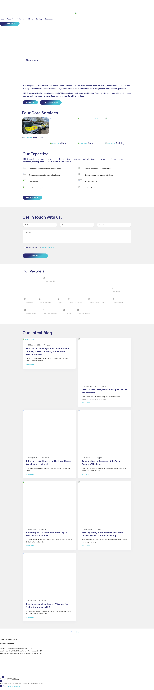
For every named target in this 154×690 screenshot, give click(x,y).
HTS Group (15, 679)
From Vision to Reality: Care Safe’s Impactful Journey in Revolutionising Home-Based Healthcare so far (47, 351)
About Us (10, 19)
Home (2, 19)
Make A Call (11, 23)
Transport (38, 137)
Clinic (63, 143)
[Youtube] (20, 3)
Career (4, 8)
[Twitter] (7, 3)
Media (30, 19)
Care (90, 143)
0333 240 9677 (51, 102)
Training (120, 143)
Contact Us (49, 19)
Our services (20, 19)
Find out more (32, 60)
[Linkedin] (13, 3)
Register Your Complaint (9, 673)
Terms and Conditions (8, 667)
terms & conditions (48, 248)
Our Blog (39, 19)
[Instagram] (16, 3)
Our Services (5, 661)
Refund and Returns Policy (10, 670)
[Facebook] (0, 3)
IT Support (47, 345)
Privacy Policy (5, 664)
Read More (30, 364)
